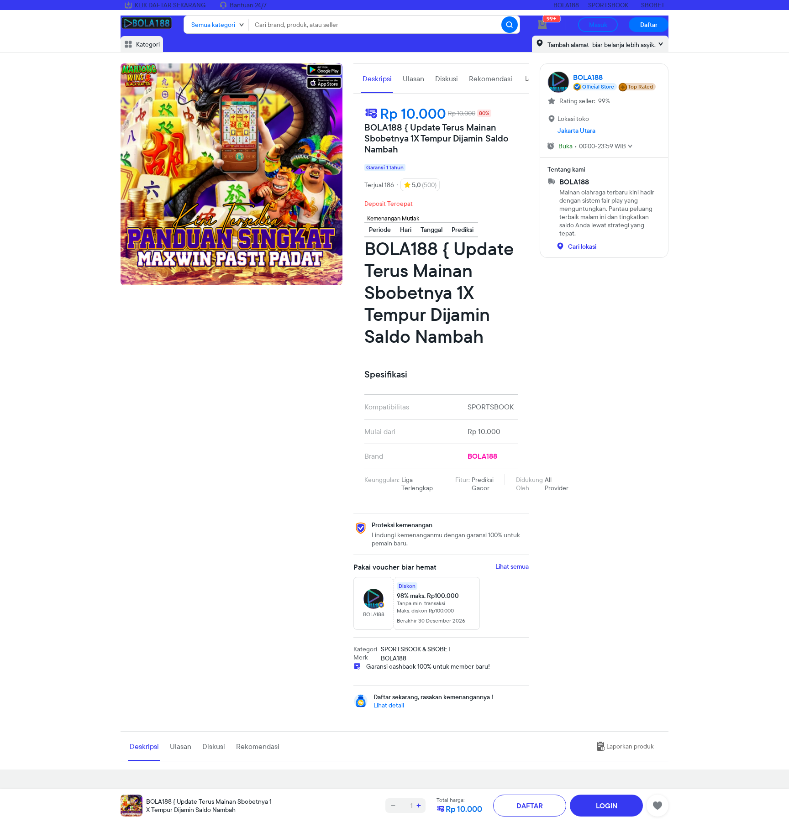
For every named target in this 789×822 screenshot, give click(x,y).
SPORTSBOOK (608, 5)
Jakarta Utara (576, 130)
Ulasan (413, 78)
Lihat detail (388, 705)
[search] (509, 24)
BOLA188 (566, 5)
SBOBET (653, 5)
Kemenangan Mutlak (393, 218)
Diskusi (446, 78)
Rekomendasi (490, 78)
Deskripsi (377, 78)
